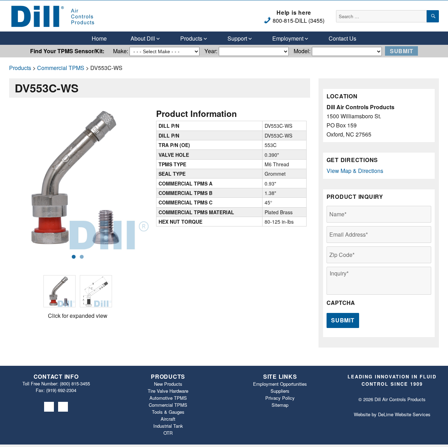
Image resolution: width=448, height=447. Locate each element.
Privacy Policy (280, 397)
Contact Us (342, 38)
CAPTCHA (341, 303)
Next (160, 179)
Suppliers (280, 390)
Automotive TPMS (168, 397)
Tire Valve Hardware (168, 390)
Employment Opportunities (280, 383)
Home (99, 38)
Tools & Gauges (168, 411)
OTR (168, 432)
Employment (287, 38)
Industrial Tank (168, 425)
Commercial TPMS (60, 68)
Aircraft (168, 418)
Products (191, 38)
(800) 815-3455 (75, 383)
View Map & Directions (355, 171)
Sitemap (280, 404)
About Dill (143, 38)
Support (237, 38)
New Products (168, 383)
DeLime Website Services (404, 414)
